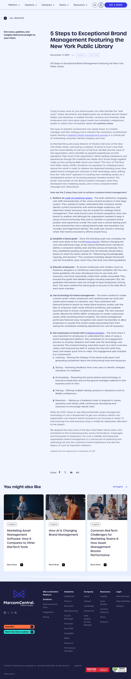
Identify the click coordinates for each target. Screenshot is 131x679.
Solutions (29, 5)
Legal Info (78, 666)
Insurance (68, 643)
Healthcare (69, 596)
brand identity (92, 241)
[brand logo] (19, 598)
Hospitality (69, 633)
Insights (11, 524)
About (86, 596)
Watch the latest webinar (17, 632)
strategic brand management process (88, 135)
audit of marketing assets (78, 198)
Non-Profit (68, 628)
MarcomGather (123, 601)
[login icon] (100, 5)
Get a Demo (115, 5)
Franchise (68, 624)
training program (95, 333)
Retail (66, 638)
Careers (87, 601)
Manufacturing (71, 611)
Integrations (48, 612)
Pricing (46, 617)
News (102, 617)
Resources (79, 5)
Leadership (89, 606)
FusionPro (9, 626)
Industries (47, 5)
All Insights (17, 18)
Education (68, 606)
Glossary (104, 622)
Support (120, 606)
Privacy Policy (9, 674)
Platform (13, 5)
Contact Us (89, 611)
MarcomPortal (122, 596)
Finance (68, 601)
